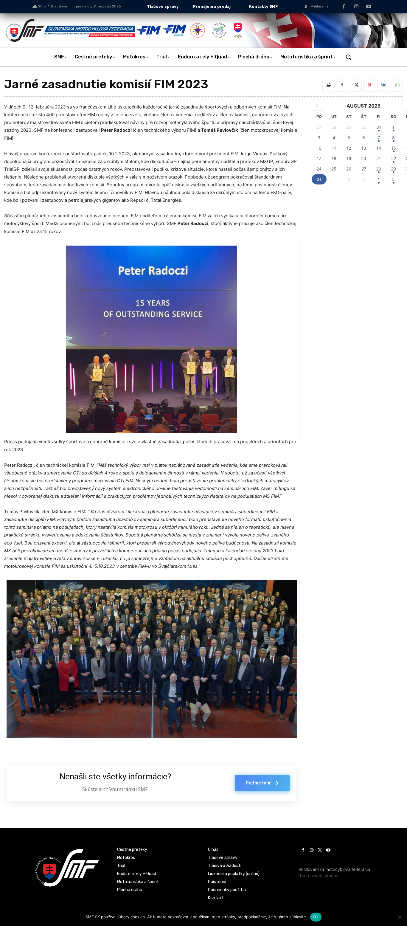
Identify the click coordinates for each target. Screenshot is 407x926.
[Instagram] (356, 7)
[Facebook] (344, 7)
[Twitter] (356, 85)
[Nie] (400, 917)
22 (393, 158)
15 (393, 148)
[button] (348, 57)
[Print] (328, 85)
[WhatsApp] (397, 85)
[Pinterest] (369, 85)
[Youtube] (368, 7)
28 (378, 168)
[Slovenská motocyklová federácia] (70, 30)
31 (378, 127)
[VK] (383, 85)
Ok (316, 916)
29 (393, 168)
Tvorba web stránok (318, 875)
